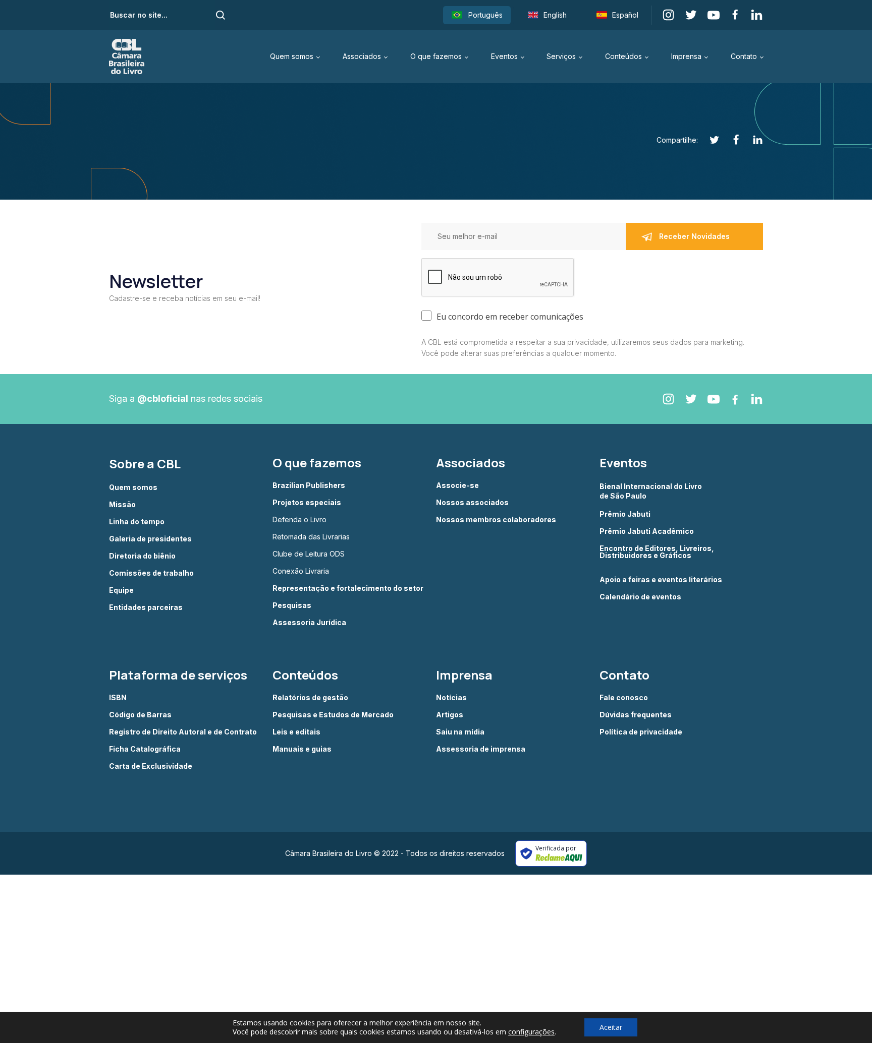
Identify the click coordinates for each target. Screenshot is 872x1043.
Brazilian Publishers (308, 485)
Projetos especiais (306, 502)
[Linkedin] (752, 140)
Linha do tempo (137, 521)
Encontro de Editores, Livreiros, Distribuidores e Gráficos (657, 552)
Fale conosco (624, 697)
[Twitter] (709, 140)
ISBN (118, 697)
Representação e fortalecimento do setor (347, 588)
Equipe (121, 590)
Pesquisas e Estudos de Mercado (333, 714)
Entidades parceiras (146, 607)
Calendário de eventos (640, 596)
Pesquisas (291, 605)
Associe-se (457, 485)
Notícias (451, 697)
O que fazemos (436, 56)
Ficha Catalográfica (145, 749)
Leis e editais (296, 731)
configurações (531, 1031)
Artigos (449, 714)
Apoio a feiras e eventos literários (661, 579)
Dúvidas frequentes (636, 714)
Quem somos (291, 56)
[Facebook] (730, 140)
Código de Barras (140, 714)
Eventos (504, 56)
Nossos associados (472, 502)
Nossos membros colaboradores (496, 519)
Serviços (561, 56)
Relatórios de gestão (310, 697)
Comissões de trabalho (151, 573)
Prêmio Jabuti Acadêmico (647, 531)
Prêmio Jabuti (625, 514)
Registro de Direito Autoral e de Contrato (183, 731)
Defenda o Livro (299, 519)
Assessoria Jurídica (309, 622)
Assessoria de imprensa (480, 749)
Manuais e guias (302, 749)
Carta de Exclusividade (150, 766)
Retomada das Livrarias (311, 536)
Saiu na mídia (460, 731)
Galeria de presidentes (150, 538)
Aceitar (611, 1027)
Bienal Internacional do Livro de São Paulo (651, 491)
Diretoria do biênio (142, 556)
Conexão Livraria (300, 571)
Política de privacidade (641, 731)
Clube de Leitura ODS (308, 554)
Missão (122, 504)
